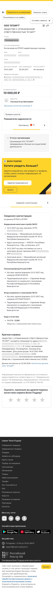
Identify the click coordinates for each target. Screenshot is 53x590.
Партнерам (6, 503)
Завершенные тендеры (12, 449)
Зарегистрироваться (17, 183)
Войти (10, 190)
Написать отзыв (40, 12)
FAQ (3, 488)
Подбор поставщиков (11, 463)
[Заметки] (43, 25)
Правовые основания (11, 499)
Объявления (7, 470)
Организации (7, 467)
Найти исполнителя (10, 478)
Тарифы (5, 481)
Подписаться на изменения (18, 12)
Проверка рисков (12, 114)
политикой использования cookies (16, 581)
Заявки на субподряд (11, 456)
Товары (5, 474)
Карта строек (7, 460)
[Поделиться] (47, 25)
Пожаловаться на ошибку (14, 17)
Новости (5, 496)
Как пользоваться (9, 485)
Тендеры (5, 452)
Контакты (6, 506)
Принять (46, 567)
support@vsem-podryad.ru (17, 547)
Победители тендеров (11, 445)
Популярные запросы (11, 492)
